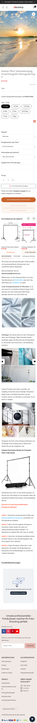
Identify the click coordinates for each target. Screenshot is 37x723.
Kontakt (4, 665)
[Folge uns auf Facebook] (4, 631)
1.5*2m (15, 106)
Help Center (26, 685)
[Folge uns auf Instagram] (8, 631)
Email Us (25, 690)
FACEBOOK (16, 283)
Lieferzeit (23, 669)
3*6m (14, 116)
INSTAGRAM (19, 280)
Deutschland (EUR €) (9, 709)
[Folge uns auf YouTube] (17, 631)
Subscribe (30, 646)
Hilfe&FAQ (24, 661)
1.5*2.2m (27, 106)
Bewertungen (5, 669)
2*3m (14, 111)
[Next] (34, 218)
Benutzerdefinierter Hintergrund (12, 518)
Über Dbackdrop (6, 661)
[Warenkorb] (34, 7)
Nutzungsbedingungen (8, 692)
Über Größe (24, 665)
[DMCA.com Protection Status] (25, 720)
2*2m (5, 111)
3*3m (5, 116)
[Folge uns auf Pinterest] (12, 631)
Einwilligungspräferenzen (9, 700)
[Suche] (7, 7)
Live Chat (26, 688)
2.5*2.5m (25, 111)
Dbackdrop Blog (6, 696)
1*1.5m (5, 106)
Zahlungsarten (6, 683)
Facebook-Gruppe (7, 672)
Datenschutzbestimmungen (9, 688)
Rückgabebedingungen (27, 672)
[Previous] (28, 218)
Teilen (3, 88)
